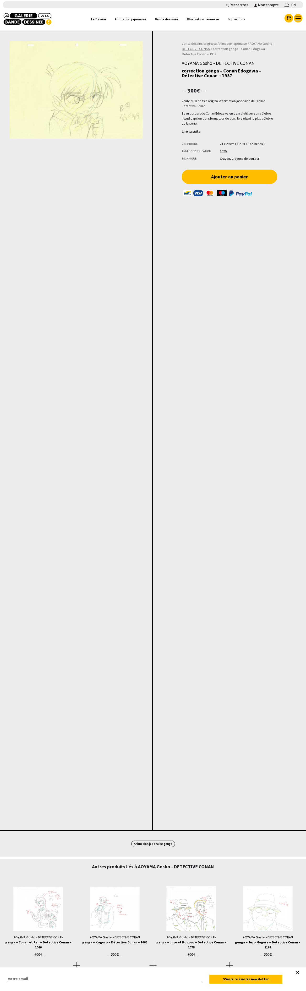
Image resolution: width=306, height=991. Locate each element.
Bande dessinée (166, 19)
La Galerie (98, 19)
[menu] (298, 18)
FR (286, 4)
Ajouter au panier (229, 177)
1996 (223, 151)
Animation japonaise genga (153, 844)
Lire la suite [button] (191, 131)
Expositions (236, 19)
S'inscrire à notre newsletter (246, 979)
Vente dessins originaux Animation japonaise (214, 43)
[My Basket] (288, 18)
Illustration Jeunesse (203, 19)
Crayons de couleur (245, 158)
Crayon (225, 158)
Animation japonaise (130, 19)
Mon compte (268, 4)
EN (293, 4)
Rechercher (238, 4)
